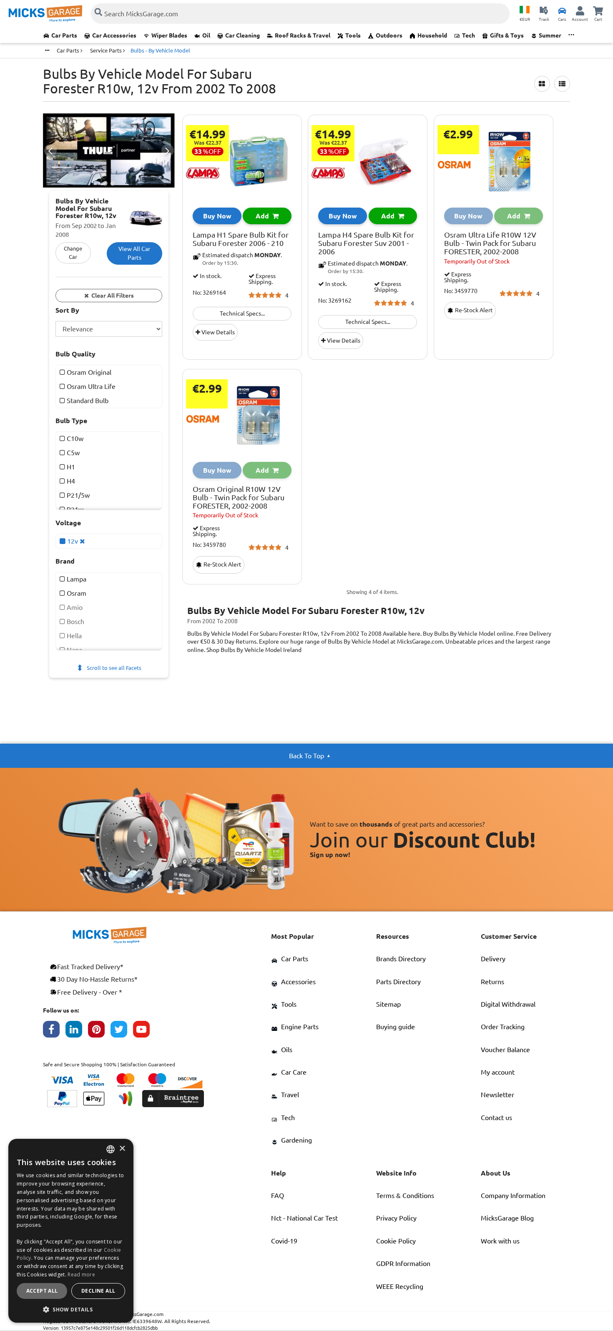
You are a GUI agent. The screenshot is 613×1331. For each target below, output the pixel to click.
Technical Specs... (242, 313)
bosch (74, 621)
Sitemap (388, 1004)
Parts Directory (398, 981)
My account (498, 1072)
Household (432, 35)
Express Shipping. (262, 279)
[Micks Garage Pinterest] (99, 1031)
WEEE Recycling (399, 1286)
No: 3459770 (460, 291)
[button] (71, 1309)
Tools (353, 35)
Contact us (496, 1117)
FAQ (277, 1195)
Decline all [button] (98, 1290)
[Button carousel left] (50, 150)
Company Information (513, 1195)
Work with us (500, 1241)
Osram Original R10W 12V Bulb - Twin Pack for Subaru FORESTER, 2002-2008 (238, 497)
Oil (206, 35)
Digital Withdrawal (508, 1004)
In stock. (209, 276)
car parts (68, 50)
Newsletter (497, 1094)
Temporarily (477, 261)
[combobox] (110, 1149)
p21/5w (77, 495)
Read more (81, 1274)
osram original (88, 372)
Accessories (298, 981)
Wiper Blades (169, 35)
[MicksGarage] (45, 13)
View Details (217, 332)
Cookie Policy (396, 1241)
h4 (70, 481)
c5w (72, 452)
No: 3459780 (209, 545)
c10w (74, 438)
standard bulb (86, 400)
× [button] (122, 1149)
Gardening (296, 1140)
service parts (106, 50)
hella (73, 635)
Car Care (293, 1072)
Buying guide (395, 1026)
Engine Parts (300, 1026)
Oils (286, 1049)
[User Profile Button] (580, 10)
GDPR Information (403, 1263)
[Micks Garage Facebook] (54, 1031)
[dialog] (70, 1231)
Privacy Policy (396, 1218)
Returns (492, 981)
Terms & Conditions (405, 1195)
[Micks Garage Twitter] (122, 1031)
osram (75, 593)
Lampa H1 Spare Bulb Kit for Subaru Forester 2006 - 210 (241, 239)
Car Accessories (114, 35)
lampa (75, 579)
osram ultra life (90, 386)
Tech (468, 35)
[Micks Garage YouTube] (144, 1031)
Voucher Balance (505, 1049)
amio (74, 607)
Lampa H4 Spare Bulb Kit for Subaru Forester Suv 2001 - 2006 (366, 243)
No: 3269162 (335, 301)
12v (72, 540)
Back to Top (306, 755)
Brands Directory (401, 959)
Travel (290, 1094)
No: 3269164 (209, 293)
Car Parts (64, 35)
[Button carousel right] (167, 150)
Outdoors (389, 35)
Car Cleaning (242, 35)
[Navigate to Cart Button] (598, 10)
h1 (70, 467)
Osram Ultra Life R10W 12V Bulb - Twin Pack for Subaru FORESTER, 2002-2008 (490, 243)
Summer (550, 35)
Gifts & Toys (507, 35)
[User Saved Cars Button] (562, 10)
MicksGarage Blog (507, 1218)
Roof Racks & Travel (302, 35)
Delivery (493, 959)
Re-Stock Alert (473, 310)
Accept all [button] (42, 1290)
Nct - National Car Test (304, 1218)
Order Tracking (503, 1026)
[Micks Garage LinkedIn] (76, 1031)
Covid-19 (284, 1241)
